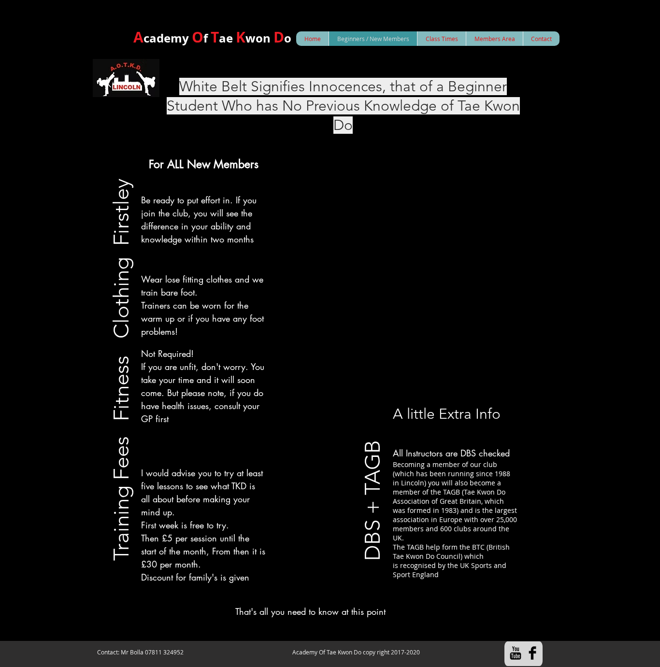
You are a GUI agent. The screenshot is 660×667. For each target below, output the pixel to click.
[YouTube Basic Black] (515, 653)
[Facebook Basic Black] (532, 653)
